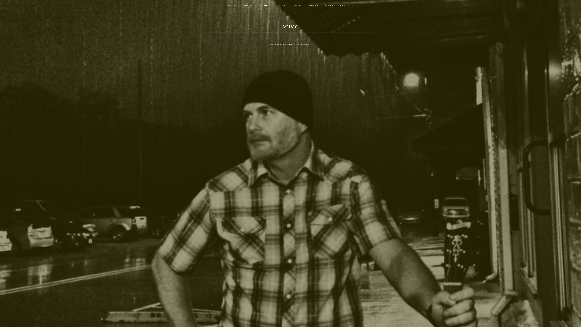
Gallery (281, 5)
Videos (247, 5)
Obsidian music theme (282, 45)
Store (329, 5)
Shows (313, 5)
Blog (298, 5)
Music (263, 5)
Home (231, 5)
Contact (347, 5)
